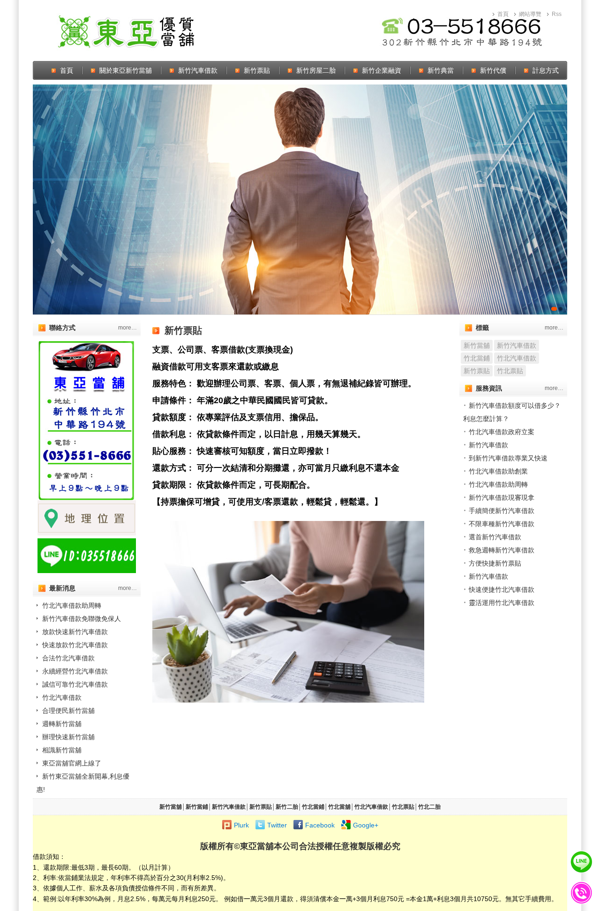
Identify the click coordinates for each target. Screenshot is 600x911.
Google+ (365, 825)
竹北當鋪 (477, 358)
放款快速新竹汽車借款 (75, 631)
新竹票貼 (257, 70)
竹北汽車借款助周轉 (71, 605)
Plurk (241, 825)
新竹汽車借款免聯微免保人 (81, 618)
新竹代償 (493, 70)
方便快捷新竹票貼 (495, 563)
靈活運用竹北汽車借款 (501, 602)
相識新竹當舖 (62, 750)
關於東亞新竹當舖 (125, 70)
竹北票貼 (510, 371)
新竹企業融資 (381, 70)
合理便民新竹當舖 (68, 710)
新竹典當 (441, 70)
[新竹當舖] (300, 199)
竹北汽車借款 (62, 697)
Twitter (277, 825)
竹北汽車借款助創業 (498, 471)
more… (127, 327)
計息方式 (545, 70)
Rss (557, 14)
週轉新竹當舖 (62, 723)
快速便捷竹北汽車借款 (501, 589)
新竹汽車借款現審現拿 (501, 497)
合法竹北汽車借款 (68, 658)
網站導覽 (530, 14)
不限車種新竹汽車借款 (501, 524)
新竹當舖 (477, 345)
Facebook (320, 825)
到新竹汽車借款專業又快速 (508, 458)
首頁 (503, 14)
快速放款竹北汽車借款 (75, 645)
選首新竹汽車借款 (495, 537)
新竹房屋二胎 (316, 70)
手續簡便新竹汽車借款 (501, 510)
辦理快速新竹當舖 (68, 737)
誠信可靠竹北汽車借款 (75, 684)
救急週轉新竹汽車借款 (501, 550)
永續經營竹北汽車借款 (75, 671)
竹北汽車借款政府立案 (501, 432)
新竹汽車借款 (198, 70)
